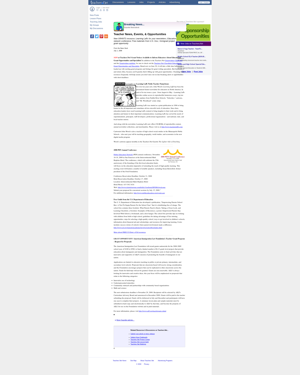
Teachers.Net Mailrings (138, 344)
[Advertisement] (141, 355)
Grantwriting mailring (127, 63)
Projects (151, 2)
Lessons (131, 2)
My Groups (94, 25)
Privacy (146, 364)
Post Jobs (198, 72)
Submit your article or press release (143, 334)
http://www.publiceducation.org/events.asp (149, 193)
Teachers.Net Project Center (140, 339)
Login (200, 2)
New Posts (94, 15)
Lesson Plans (95, 19)
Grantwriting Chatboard (173, 60)
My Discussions (96, 28)
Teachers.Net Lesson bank (140, 342)
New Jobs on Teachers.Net (192, 44)
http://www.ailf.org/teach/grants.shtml (152, 311)
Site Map (133, 360)
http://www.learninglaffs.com (172, 127)
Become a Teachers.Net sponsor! (190, 22)
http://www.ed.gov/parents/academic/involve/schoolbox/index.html (138, 227)
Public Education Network (123, 154)
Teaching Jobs (96, 22)
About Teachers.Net (147, 360)
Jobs (141, 2)
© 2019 (138, 364)
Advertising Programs (165, 360)
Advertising (174, 2)
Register (206, 2)
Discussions (118, 2)
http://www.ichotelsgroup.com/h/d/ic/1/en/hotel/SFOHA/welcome (141, 187)
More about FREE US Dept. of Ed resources (130, 232)
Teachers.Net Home (119, 360)
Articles (162, 2)
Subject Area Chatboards (139, 337)
